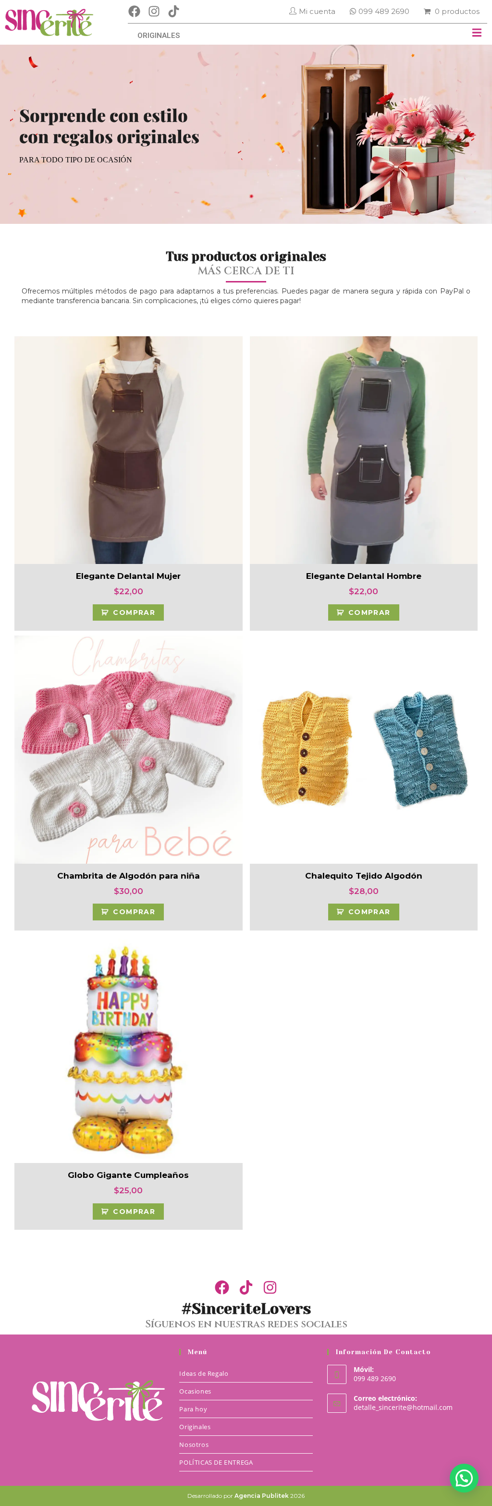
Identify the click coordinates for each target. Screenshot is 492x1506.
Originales (194, 1426)
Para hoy (193, 1409)
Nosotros (194, 1444)
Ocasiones (195, 1391)
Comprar (134, 612)
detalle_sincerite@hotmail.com (403, 1407)
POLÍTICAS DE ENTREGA (216, 1462)
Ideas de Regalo (203, 1373)
